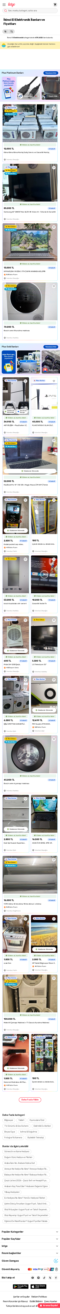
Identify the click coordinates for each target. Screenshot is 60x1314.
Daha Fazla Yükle (30, 1100)
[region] (31, 88)
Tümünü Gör (51, 73)
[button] (4, 4)
